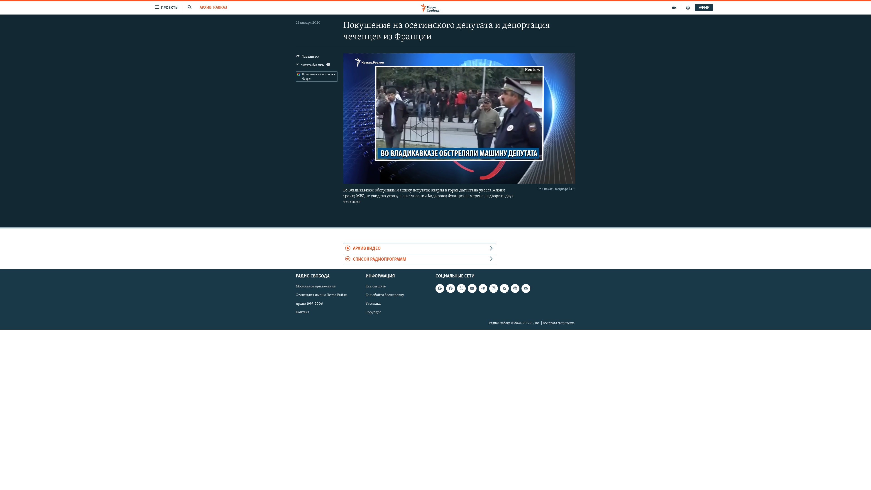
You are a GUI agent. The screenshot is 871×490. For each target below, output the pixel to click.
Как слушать (376, 286)
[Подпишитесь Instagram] (493, 288)
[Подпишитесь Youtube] (472, 288)
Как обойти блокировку (385, 295)
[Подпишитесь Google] (440, 288)
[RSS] (504, 288)
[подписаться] (525, 288)
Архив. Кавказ (213, 8)
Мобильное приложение (316, 286)
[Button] (308, 57)
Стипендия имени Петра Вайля (321, 295)
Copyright (373, 312)
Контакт (302, 312)
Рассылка (373, 304)
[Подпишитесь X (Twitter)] (461, 288)
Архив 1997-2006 (309, 304)
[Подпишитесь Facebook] (450, 288)
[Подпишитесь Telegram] (483, 288)
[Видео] (674, 7)
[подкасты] (688, 7)
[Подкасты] (515, 288)
